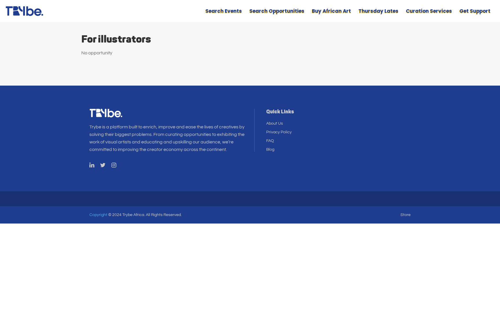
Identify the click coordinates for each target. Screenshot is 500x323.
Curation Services (429, 11)
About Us (274, 123)
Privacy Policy (279, 132)
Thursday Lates (378, 11)
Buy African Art (331, 11)
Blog (270, 149)
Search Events (223, 11)
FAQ (270, 141)
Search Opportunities (276, 11)
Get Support (474, 11)
